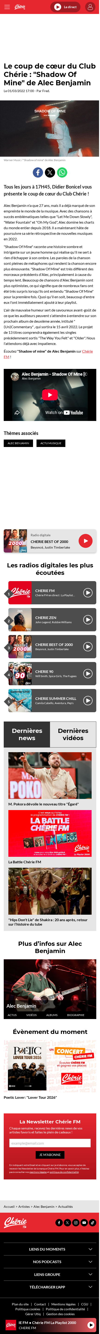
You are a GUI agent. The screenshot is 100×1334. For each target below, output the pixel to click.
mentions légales (38, 1172)
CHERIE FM (45, 590)
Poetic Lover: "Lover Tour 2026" (30, 1097)
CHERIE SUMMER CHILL (55, 698)
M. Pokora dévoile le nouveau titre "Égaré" (43, 804)
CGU (84, 1304)
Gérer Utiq (33, 1314)
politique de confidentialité (64, 1172)
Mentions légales (63, 1304)
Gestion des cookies (60, 1314)
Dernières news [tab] (27, 734)
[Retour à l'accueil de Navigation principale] (20, 6)
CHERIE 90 (44, 671)
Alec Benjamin (21, 1006)
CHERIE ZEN (45, 617)
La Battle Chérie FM (24, 862)
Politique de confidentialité (65, 1309)
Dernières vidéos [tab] (73, 734)
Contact (40, 1304)
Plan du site (20, 1304)
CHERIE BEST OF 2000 (49, 541)
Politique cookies (27, 1309)
